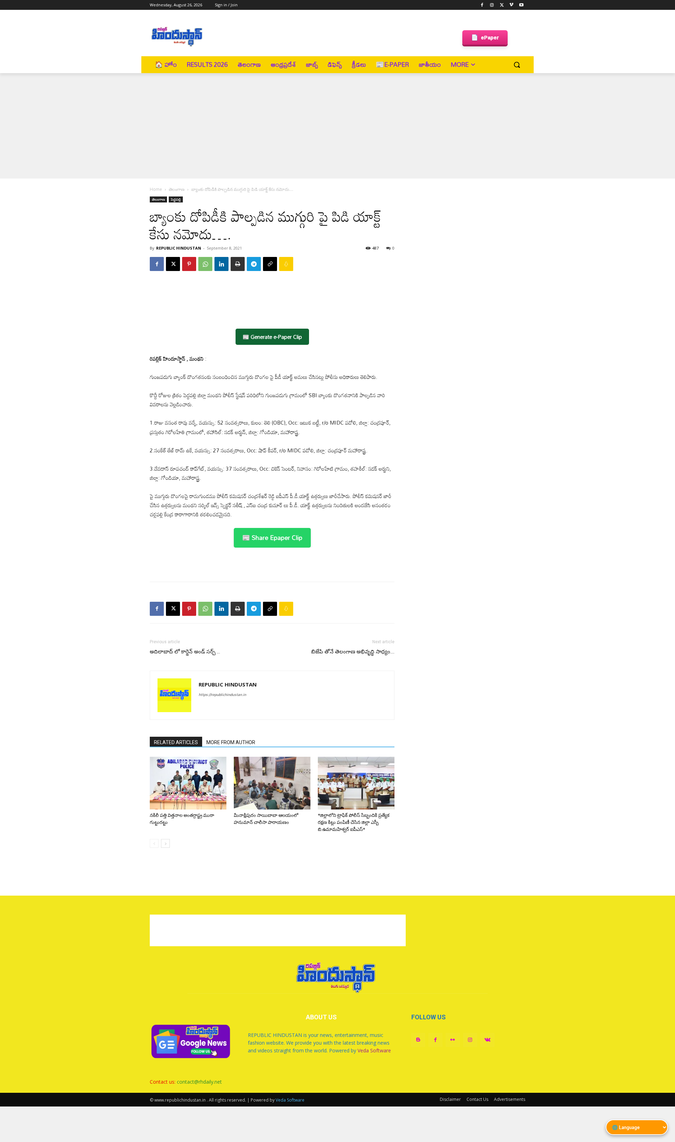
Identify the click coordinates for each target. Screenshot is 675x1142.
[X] (502, 5)
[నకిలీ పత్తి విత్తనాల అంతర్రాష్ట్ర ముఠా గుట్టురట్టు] (188, 783)
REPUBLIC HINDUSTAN (178, 248)
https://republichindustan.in (222, 694)
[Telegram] (254, 264)
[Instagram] (492, 5)
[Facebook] (482, 5)
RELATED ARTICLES (176, 742)
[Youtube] (521, 5)
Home (156, 189)
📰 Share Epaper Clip (272, 537)
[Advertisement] (334, 35)
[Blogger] (418, 1040)
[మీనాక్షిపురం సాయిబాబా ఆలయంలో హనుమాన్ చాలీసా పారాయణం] (272, 783)
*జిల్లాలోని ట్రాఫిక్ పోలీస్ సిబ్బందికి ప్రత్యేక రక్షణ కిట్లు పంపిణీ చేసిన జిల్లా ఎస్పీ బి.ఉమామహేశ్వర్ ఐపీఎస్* (354, 822)
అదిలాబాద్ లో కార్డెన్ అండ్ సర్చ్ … (185, 652)
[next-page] (165, 843)
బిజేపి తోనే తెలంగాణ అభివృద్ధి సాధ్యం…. (352, 652)
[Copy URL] (270, 264)
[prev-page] (154, 843)
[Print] (238, 264)
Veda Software (374, 1050)
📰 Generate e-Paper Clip (272, 336)
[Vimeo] (511, 5)
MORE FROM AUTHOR (230, 742)
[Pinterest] (189, 264)
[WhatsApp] (205, 264)
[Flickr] (452, 1040)
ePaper (485, 37)
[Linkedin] (221, 264)
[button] (516, 64)
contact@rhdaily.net (199, 1081)
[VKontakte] (487, 1040)
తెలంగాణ (177, 189)
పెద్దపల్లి (176, 199)
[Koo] (286, 264)
